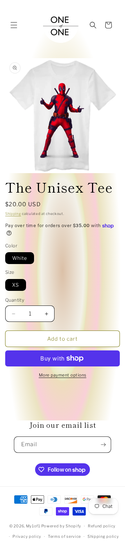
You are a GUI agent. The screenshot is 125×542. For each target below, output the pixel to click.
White (19, 258)
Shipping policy (103, 536)
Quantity (14, 300)
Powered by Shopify (61, 526)
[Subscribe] (103, 444)
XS (15, 285)
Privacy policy (26, 536)
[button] (14, 25)
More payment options (62, 375)
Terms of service (64, 536)
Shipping (13, 213)
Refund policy (102, 526)
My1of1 (33, 526)
